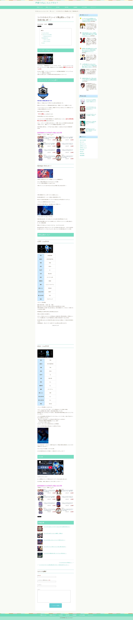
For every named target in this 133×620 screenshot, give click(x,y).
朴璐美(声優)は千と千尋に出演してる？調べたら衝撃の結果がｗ (89, 80)
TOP (42, 11)
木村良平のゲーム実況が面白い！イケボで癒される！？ (91, 122)
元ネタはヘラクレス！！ (48, 36)
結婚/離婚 (75, 7)
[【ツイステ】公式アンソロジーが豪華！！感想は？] (40, 537)
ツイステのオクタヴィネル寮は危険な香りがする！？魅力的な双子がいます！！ (54, 564)
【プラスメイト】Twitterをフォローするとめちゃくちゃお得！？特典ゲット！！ (91, 100)
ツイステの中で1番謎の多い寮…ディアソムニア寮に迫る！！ (55, 553)
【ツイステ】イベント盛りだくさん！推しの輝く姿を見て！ (55, 546)
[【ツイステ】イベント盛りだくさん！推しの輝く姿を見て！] (40, 550)
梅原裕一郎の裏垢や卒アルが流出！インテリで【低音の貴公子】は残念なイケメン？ (89, 50)
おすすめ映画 (84, 7)
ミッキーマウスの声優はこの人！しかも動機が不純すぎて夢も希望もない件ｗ (89, 20)
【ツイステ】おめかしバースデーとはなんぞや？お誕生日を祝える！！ (57, 526)
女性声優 (57, 7)
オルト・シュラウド (47, 41)
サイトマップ (93, 7)
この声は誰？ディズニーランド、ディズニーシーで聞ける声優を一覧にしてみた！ (89, 65)
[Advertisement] (55, 333)
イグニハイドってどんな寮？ (47, 34)
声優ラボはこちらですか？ (46, 3)
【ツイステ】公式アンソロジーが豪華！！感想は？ (53, 533)
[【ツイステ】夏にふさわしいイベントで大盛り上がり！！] (40, 543)
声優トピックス (40, 7)
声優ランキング (49, 7)
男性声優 (66, 7)
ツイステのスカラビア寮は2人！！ (65, 562)
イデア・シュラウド (47, 39)
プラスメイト (83, 143)
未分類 (82, 151)
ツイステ (50, 24)
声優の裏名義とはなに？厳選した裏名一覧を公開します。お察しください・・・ (89, 34)
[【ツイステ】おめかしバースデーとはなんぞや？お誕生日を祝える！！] (40, 530)
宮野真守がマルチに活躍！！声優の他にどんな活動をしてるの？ (91, 130)
